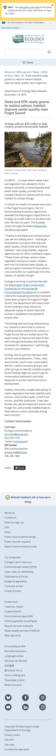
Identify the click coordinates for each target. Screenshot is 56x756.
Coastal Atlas (11, 611)
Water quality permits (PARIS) (20, 630)
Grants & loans (12, 591)
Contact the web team (16, 749)
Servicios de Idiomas (15, 660)
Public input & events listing (20, 536)
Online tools (11, 601)
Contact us (10, 517)
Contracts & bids (13, 586)
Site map (9, 744)
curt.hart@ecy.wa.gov (16, 434)
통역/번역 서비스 (13, 670)
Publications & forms (16, 576)
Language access (14, 656)
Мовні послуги (13, 685)
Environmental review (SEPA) (20, 567)
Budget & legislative (15, 581)
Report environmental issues (20, 546)
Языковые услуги (14, 680)
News (36, 72)
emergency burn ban (29, 7)
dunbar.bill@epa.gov (15, 452)
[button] (28, 62)
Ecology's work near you (18, 562)
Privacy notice (12, 735)
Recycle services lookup (17, 626)
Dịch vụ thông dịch (14, 675)
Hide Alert (45, 5)
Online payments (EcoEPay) (19, 621)
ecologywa (20, 441)
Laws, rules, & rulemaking (18, 571)
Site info (9, 739)
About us (9, 72)
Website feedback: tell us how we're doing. (30, 500)
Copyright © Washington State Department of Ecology (21, 728)
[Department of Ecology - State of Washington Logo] (28, 39)
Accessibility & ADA (14, 646)
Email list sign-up (14, 522)
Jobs (6, 527)
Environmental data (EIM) (18, 616)
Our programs (12, 557)
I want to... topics (13, 606)
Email (21, 467)
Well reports (11, 635)
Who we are (23, 72)
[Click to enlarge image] (28, 149)
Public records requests (17, 541)
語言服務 (9, 665)
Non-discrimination (15, 651)
